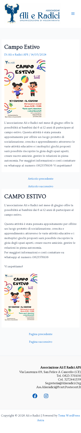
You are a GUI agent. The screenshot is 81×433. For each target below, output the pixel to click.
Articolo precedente (40, 178)
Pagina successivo (40, 342)
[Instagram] (46, 395)
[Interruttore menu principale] (73, 13)
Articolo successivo (40, 186)
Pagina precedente (40, 334)
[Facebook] (34, 395)
